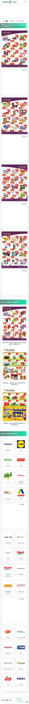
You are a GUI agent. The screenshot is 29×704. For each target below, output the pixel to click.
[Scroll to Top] (27, 702)
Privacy (23, 702)
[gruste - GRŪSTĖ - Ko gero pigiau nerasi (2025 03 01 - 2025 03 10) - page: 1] (14, 48)
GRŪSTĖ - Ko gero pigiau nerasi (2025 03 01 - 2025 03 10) (13, 25)
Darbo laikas (20, 21)
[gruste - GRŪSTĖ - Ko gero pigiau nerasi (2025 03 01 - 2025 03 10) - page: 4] (14, 249)
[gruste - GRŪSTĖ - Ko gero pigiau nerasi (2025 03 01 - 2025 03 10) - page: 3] (14, 182)
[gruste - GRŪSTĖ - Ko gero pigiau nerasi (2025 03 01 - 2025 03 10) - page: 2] (14, 115)
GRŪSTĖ (12, 21)
